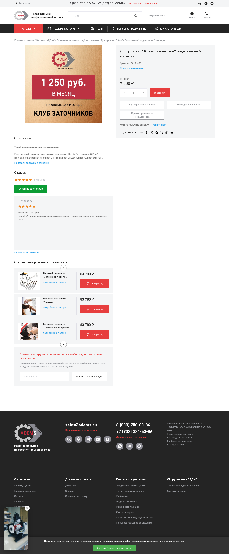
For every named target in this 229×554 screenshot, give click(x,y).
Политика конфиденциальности (134, 517)
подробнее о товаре (54, 282)
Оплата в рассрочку (76, 496)
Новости (19, 501)
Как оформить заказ (128, 507)
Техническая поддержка (130, 491)
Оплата (69, 491)
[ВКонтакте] (142, 132)
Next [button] (63, 344)
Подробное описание (132, 68)
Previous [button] (63, 268)
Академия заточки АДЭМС (131, 486)
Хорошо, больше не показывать (114, 548)
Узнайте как (159, 125)
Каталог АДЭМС (45, 40)
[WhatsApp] (167, 132)
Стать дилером (125, 512)
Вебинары (122, 496)
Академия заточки (67, 40)
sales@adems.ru (81, 425)
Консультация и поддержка (81, 430)
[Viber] (162, 132)
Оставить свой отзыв (31, 189)
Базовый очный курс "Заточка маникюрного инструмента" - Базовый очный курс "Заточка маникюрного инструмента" (57, 326)
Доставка (70, 486)
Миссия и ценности (25, 491)
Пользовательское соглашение (134, 523)
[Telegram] (172, 132)
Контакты (20, 507)
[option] (63, 84)
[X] (152, 132)
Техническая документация (183, 486)
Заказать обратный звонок (142, 3)
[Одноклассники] (147, 132)
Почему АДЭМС (23, 486)
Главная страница (24, 40)
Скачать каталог (176, 491)
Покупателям (155, 15)
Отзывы (18, 496)
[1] (138, 15)
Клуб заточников (89, 40)
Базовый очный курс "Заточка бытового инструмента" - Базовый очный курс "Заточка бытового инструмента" (57, 275)
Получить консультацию (89, 376)
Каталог (26, 28)
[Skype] (157, 132)
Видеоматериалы (126, 501)
